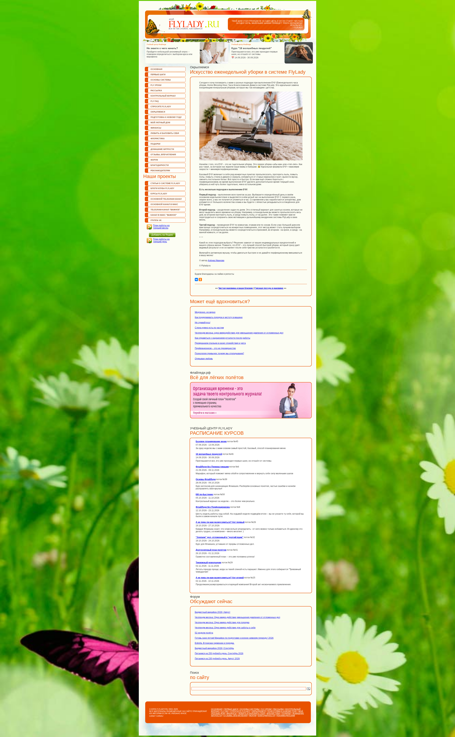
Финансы (156, 128)
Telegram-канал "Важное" (165, 210)
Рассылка (156, 90)
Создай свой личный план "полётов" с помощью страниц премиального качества (214, 403)
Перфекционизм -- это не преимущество (215, 348)
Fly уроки (156, 85)
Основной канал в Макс (164, 204)
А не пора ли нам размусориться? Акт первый (220, 522)
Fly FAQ (155, 101)
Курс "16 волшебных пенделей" (167, 48)
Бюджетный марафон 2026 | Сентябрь (214, 648)
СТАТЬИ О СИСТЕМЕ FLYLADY (165, 183)
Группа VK (156, 220)
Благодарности (160, 165)
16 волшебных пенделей (209, 454)
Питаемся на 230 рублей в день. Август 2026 (217, 658)
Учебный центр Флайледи (156, 44)
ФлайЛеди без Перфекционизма (213, 507)
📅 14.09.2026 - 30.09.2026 (160, 57)
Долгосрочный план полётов (211, 550)
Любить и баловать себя (165, 133)
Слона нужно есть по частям (209, 327)
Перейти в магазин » (204, 412)
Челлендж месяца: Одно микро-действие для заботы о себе (225, 627)
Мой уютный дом (160, 122)
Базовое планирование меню (211, 441)
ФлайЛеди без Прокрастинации (212, 466)
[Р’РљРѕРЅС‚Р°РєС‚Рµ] (196, 279)
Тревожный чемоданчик (208, 562)
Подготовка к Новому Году (166, 117)
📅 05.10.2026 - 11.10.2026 (244, 57)
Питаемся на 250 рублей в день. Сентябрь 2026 (219, 653)
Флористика (158, 138)
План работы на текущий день (161, 240)
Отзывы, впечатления (163, 154)
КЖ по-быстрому (204, 494)
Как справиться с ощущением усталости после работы (222, 338)
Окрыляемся (158, 112)
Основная (156, 69)
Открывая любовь (204, 358)
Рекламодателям (160, 170)
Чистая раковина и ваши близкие (235, 288)
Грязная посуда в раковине (269, 288)
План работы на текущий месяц (161, 226)
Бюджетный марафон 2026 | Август (212, 612)
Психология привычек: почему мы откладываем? (219, 353)
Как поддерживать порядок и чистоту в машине (219, 317)
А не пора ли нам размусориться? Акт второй (220, 577)
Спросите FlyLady (161, 106)
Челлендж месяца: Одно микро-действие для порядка (222, 622)
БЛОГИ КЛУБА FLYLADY (162, 188)
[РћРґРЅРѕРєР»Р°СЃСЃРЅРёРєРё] (200, 279)
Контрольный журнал (163, 96)
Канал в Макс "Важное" (164, 215)
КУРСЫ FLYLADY (159, 194)
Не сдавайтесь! (202, 322)
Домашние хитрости (162, 149)
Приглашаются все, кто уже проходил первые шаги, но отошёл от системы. (170, 52)
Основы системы (161, 80)
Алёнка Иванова (216, 260)
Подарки (155, 144)
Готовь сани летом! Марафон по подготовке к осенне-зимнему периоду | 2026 (234, 638)
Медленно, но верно (205, 312)
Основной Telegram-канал (166, 199)
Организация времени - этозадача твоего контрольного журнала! (227, 391)
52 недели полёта (204, 633)
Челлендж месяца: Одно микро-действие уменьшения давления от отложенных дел (237, 617)
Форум (154, 160)
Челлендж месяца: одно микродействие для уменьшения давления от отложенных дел (239, 333)
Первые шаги (158, 74)
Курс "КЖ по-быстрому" (246, 48)
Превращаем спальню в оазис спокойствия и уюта (220, 343)
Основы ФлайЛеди (206, 479)
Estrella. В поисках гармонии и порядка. (214, 643)
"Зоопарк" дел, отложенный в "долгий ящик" (219, 537)
